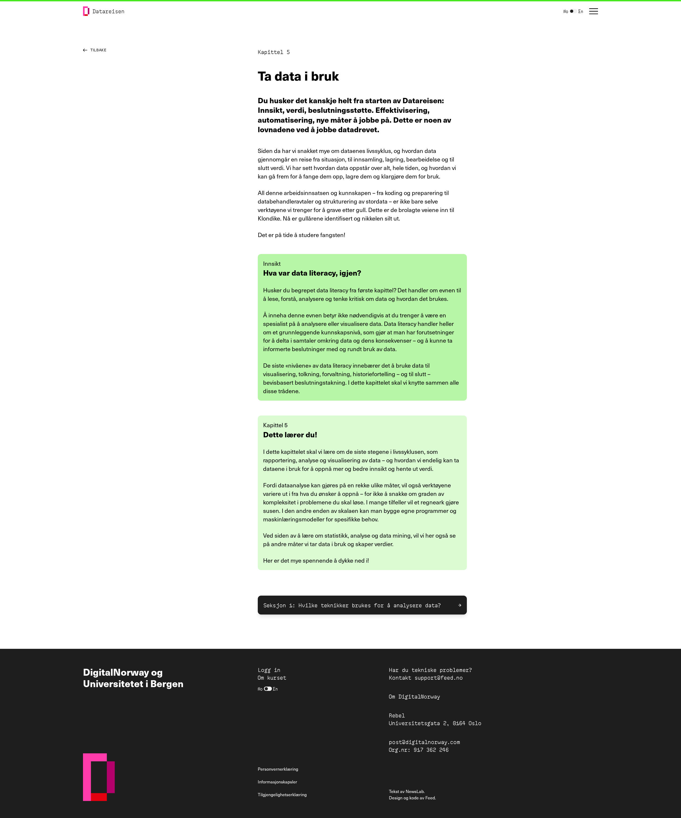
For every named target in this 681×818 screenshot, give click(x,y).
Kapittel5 (274, 51)
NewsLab (415, 791)
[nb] (573, 11)
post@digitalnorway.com (424, 741)
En (580, 11)
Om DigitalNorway (414, 696)
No (565, 11)
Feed (430, 797)
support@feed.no (438, 677)
